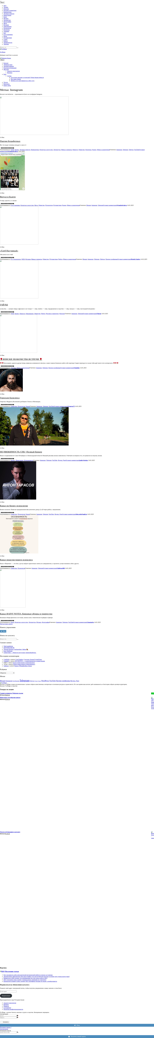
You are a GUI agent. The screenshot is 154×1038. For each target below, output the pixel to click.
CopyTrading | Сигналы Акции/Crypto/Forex (28, 659)
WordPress (45, 681)
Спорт (5, 39)
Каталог (6, 63)
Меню (2, 2)
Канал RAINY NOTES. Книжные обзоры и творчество (26, 614)
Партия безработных (10, 141)
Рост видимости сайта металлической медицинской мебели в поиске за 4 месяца (28, 975)
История (6, 25)
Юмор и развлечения (103, 149)
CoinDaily (6, 659)
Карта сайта (7, 85)
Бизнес (17, 149)
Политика (7, 29)
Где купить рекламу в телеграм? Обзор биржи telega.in (27, 77)
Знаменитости (8, 42)
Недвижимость (28, 460)
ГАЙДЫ (4, 305)
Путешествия (8, 38)
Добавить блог (8, 64)
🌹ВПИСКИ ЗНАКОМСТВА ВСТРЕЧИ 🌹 (21, 359)
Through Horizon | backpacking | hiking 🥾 (16, 649)
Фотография (7, 21)
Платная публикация (10, 68)
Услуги (6, 82)
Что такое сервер (16, 79)
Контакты (7, 84)
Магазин (6, 69)
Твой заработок (8, 646)
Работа (6, 41)
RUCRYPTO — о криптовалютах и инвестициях (30, 661)
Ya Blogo (2, 52)
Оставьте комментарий (110, 205)
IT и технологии (16, 259)
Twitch (36, 681)
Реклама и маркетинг (10, 10)
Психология (7, 28)
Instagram (119, 149)
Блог (5, 74)
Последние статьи (12, 971)
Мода (5, 23)
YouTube (136, 149)
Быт (5, 33)
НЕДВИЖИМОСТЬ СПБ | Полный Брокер (21, 452)
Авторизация (4, 1029)
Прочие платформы (111, 259)
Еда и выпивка (8, 34)
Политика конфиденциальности (13, 1009)
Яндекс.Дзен (62, 460)
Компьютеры (7, 12)
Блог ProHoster (8, 651)
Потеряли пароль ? (5, 1027)
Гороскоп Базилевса (10, 398)
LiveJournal (16, 681)
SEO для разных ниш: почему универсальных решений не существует (25, 980)
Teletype (131, 149)
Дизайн (6, 7)
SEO (5, 5)
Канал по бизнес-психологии (14, 506)
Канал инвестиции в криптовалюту (24, 662)
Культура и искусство (46, 149)
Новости (75, 149)
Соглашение (7, 1007)
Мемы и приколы (66, 149)
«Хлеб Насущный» (9, 251)
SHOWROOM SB (9, 647)
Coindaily (6, 661)
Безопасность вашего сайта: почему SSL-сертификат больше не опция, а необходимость (30, 981)
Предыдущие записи (6, 624)
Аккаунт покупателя (13, 71)
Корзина (9, 72)
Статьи (9, 76)
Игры (5, 36)
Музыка (6, 18)
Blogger (88, 205)
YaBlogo (6, 666)
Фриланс (6, 9)
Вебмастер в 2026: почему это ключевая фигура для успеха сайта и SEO (25, 978)
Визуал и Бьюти (8, 197)
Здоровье (6, 31)
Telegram (125, 149)
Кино (5, 17)
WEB (12, 149)
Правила (6, 1006)
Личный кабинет (9, 66)
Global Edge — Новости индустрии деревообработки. (20, 652)
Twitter (39, 681)
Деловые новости (9, 13)
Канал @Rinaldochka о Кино (23, 666)
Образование (7, 26)
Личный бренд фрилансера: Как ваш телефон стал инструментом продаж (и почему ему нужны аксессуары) (37, 976)
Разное (94, 149)
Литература (7, 20)
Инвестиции (7, 15)
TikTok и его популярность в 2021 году (22, 80)
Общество (82, 149)
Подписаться (6, 995)
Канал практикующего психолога (16, 560)
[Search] (17, 639)
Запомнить (6, 1022)
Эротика (6, 44)
